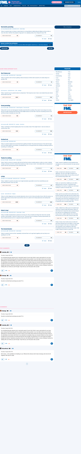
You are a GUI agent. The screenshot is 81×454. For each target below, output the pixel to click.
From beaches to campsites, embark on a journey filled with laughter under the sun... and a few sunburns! (26, 44)
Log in (79, 2)
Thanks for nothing (6, 158)
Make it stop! (4, 210)
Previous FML (4, 48)
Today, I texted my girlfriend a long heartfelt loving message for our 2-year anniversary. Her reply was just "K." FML (67, 164)
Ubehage (4, 275)
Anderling (4, 252)
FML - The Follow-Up (32, 5)
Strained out (4, 139)
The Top (24, 5)
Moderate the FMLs (69, 2)
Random (6, 5)
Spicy (11, 5)
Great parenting (5, 105)
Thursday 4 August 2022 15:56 (7, 255)
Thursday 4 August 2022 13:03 (7, 278)
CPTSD (3, 176)
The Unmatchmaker (6, 229)
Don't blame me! (5, 73)
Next (27, 245)
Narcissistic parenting (7, 27)
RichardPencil (5, 348)
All (1, 5)
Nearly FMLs (42, 5)
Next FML (50, 48)
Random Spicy (17, 5)
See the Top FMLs (67, 112)
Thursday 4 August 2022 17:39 (7, 351)
